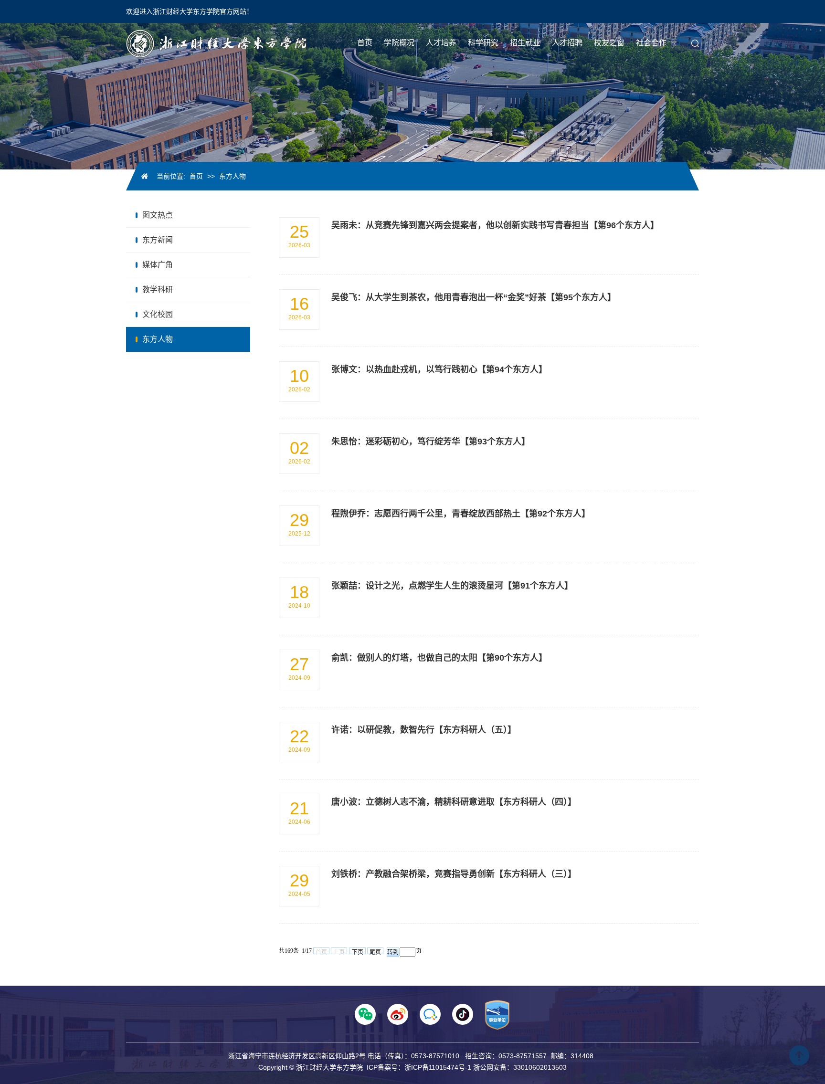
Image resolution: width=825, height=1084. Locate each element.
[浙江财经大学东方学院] (216, 43)
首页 (196, 176)
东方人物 (232, 176)
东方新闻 (157, 240)
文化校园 (157, 314)
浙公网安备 (490, 1067)
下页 (357, 951)
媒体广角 (157, 265)
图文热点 (157, 215)
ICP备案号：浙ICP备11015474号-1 (419, 1067)
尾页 (375, 951)
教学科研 (157, 289)
